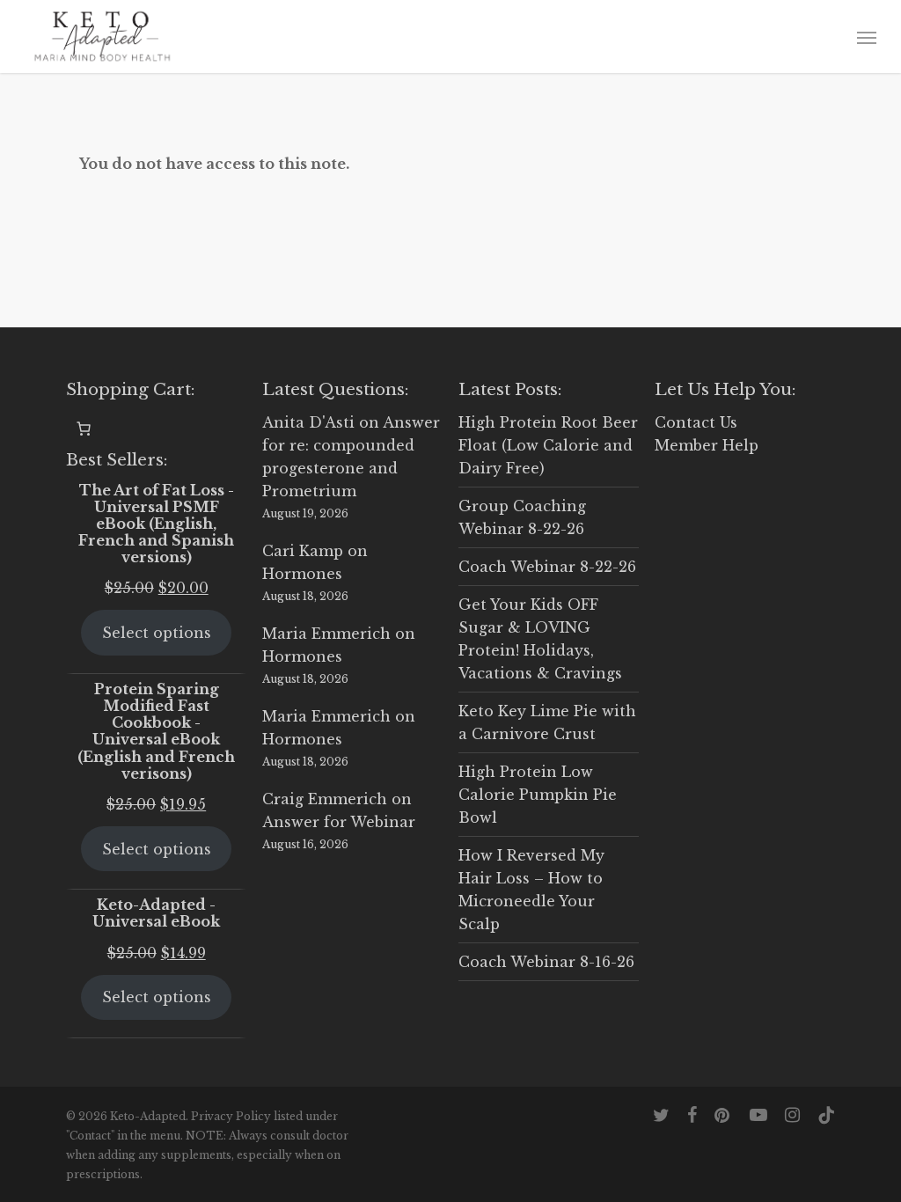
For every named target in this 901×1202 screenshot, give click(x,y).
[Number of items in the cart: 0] (83, 428)
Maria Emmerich (326, 633)
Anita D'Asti (308, 422)
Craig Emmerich (324, 799)
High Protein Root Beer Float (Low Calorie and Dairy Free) (548, 445)
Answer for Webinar (338, 822)
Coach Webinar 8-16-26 (546, 962)
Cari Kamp (302, 551)
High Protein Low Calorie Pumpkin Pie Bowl (537, 794)
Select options (156, 632)
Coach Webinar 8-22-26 (547, 566)
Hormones (302, 574)
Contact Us (696, 422)
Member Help (706, 445)
